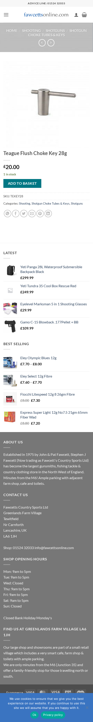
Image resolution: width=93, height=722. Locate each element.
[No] (87, 708)
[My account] (76, 15)
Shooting (31, 30)
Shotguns (55, 30)
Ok (35, 715)
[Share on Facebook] (15, 213)
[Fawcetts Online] (46, 15)
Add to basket (22, 183)
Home (11, 30)
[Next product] (42, 42)
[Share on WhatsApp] (7, 213)
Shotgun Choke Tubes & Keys (57, 32)
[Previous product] (50, 42)
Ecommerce (14, 692)
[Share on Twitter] (24, 213)
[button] (6, 14)
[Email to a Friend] (32, 213)
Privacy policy (53, 715)
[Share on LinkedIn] (48, 213)
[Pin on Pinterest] (40, 213)
